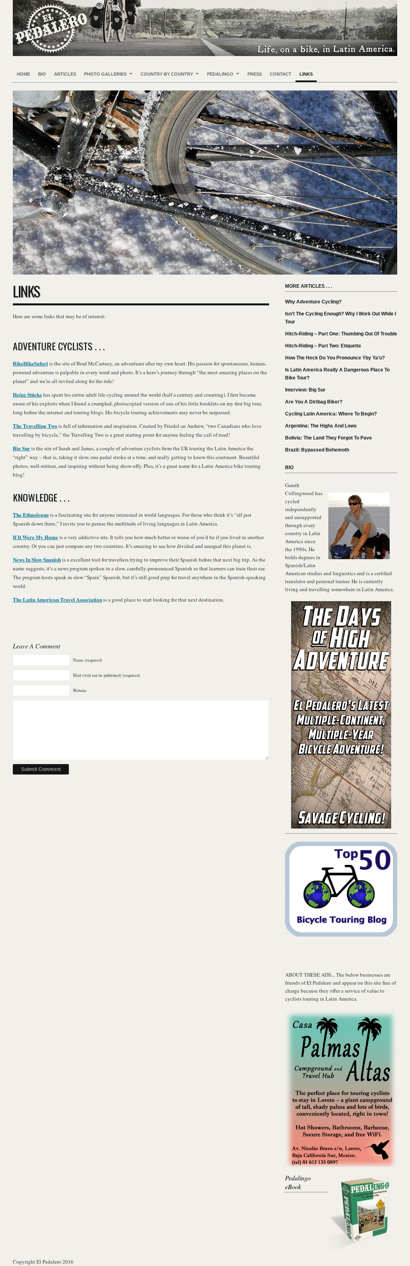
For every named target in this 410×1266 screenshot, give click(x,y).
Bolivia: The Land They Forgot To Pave (328, 438)
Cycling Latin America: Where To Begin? (331, 414)
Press (254, 74)
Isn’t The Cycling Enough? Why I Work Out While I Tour (340, 318)
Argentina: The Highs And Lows (321, 426)
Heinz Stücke (27, 394)
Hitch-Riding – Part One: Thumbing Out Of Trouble (341, 334)
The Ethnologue (31, 514)
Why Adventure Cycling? (313, 302)
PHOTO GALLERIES (103, 74)
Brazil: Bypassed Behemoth (317, 450)
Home (23, 74)
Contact (280, 74)
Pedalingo (218, 74)
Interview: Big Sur (305, 390)
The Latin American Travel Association (57, 599)
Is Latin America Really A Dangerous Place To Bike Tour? (337, 374)
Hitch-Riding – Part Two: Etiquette (323, 346)
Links (306, 74)
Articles (65, 74)
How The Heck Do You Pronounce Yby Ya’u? (335, 358)
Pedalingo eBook (298, 1182)
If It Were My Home (35, 537)
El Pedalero (205, 28)
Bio (42, 74)
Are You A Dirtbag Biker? (313, 402)
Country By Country (165, 74)
